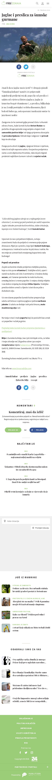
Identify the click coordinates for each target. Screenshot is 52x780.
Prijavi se (13, 430)
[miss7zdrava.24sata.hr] (11, 3)
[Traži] (37, 3)
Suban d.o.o (25, 345)
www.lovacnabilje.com (21, 368)
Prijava (40, 430)
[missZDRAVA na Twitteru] (26, 752)
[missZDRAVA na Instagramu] (31, 752)
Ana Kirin (10, 24)
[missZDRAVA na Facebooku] (20, 752)
